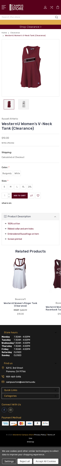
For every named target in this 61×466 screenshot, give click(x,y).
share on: (7, 203)
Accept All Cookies (46, 461)
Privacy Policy (40, 435)
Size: (5, 181)
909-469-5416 (13, 376)
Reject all (25, 461)
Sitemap (30, 442)
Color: (5, 167)
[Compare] (51, 8)
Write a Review (8, 143)
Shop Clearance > (30, 26)
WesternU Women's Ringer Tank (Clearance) (20, 304)
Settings (9, 461)
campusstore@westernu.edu (20, 382)
